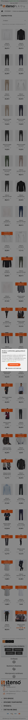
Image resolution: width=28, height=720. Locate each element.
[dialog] (14, 360)
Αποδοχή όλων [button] (14, 364)
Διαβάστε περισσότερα (11, 361)
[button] (14, 368)
